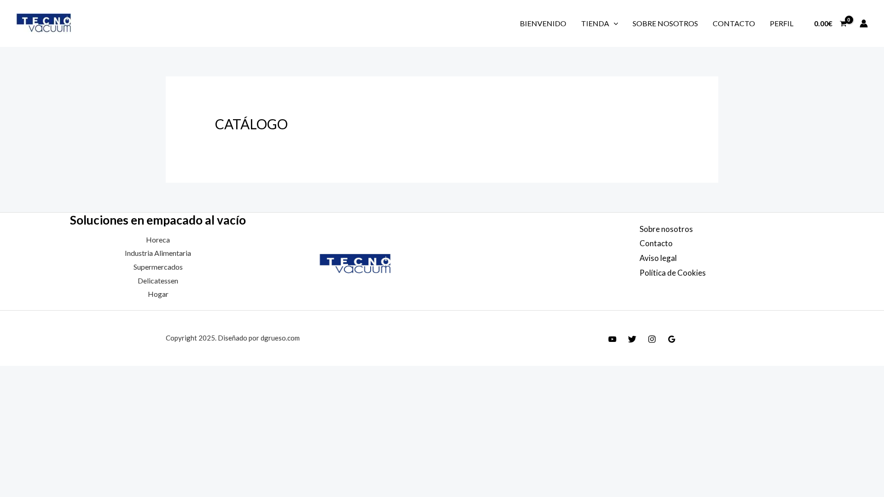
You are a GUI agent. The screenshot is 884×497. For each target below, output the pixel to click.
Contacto (734, 23)
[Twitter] (632, 339)
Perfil (781, 23)
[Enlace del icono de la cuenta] (864, 23)
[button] (613, 23)
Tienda (595, 23)
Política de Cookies (673, 272)
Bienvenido (543, 23)
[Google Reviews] (672, 339)
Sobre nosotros (665, 23)
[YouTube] (612, 339)
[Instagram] (652, 339)
